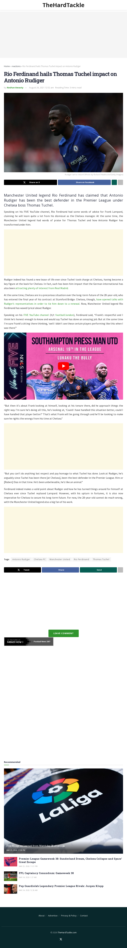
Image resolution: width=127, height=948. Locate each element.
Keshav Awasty (15, 87)
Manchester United (60, 559)
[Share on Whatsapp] (114, 182)
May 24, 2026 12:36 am (28, 890)
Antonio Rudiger (21, 559)
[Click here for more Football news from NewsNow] (17, 641)
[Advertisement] (63, 35)
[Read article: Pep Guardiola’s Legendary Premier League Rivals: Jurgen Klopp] (10, 889)
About (41, 915)
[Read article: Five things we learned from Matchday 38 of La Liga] (63, 811)
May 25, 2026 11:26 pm (15, 850)
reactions (16, 66)
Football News (40, 642)
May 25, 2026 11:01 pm (28, 866)
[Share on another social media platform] (120, 182)
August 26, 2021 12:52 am (41, 87)
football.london (64, 315)
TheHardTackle (63, 5)
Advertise (53, 915)
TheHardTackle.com (67, 932)
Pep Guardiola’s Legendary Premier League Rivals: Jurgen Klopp (61, 886)
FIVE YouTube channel (36, 315)
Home (7, 66)
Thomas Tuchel (101, 559)
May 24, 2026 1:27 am (28, 877)
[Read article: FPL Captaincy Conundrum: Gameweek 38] (10, 876)
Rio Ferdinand (81, 559)
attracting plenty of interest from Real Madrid (41, 288)
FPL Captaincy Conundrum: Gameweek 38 (46, 873)
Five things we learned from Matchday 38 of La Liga (35, 845)
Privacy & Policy (69, 915)
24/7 (48, 642)
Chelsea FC (40, 559)
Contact (84, 915)
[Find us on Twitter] (61, 939)
